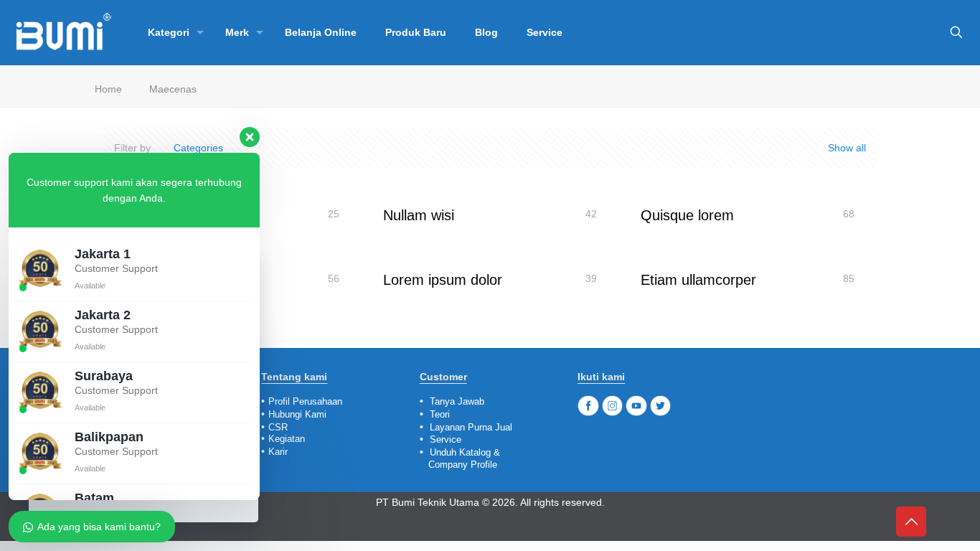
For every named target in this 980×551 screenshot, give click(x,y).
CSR (278, 427)
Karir (278, 451)
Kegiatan (286, 438)
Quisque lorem (687, 215)
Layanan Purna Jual (471, 427)
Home (108, 89)
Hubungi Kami (297, 414)
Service (445, 439)
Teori (440, 414)
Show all (845, 148)
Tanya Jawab (457, 401)
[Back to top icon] (911, 522)
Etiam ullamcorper (698, 280)
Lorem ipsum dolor (442, 280)
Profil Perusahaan (305, 401)
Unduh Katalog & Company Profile (460, 458)
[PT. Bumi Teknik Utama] (63, 32)
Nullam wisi (418, 215)
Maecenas (173, 89)
